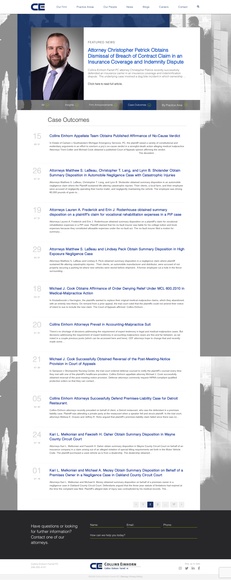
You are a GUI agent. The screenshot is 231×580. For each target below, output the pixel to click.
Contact (183, 7)
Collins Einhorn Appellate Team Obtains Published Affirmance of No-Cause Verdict (115, 136)
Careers (164, 7)
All (43, 105)
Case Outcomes (137, 105)
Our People (110, 7)
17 (173, 504)
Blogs (146, 7)
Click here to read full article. (105, 84)
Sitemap (124, 577)
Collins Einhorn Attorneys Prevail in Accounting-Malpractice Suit (100, 324)
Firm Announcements (101, 105)
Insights (69, 105)
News (129, 7)
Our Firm (61, 7)
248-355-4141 (38, 567)
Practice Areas (85, 7)
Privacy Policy (136, 577)
